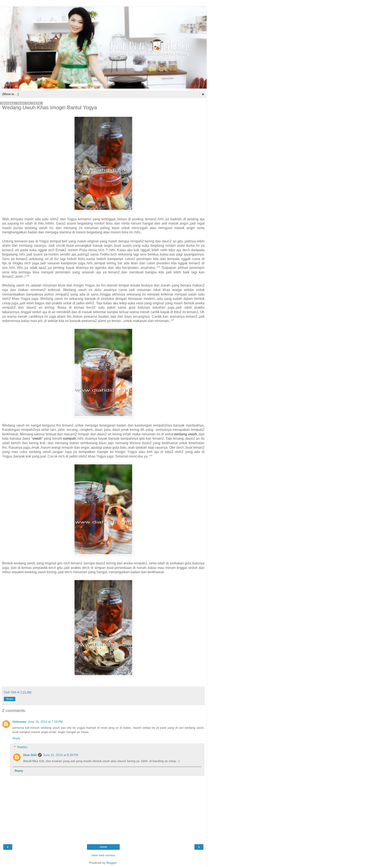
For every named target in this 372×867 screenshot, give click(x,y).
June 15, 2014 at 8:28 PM (60, 755)
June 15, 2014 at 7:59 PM (45, 721)
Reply (16, 738)
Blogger (111, 862)
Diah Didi (30, 755)
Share (9, 699)
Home (103, 847)
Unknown (19, 721)
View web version (103, 855)
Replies (22, 747)
